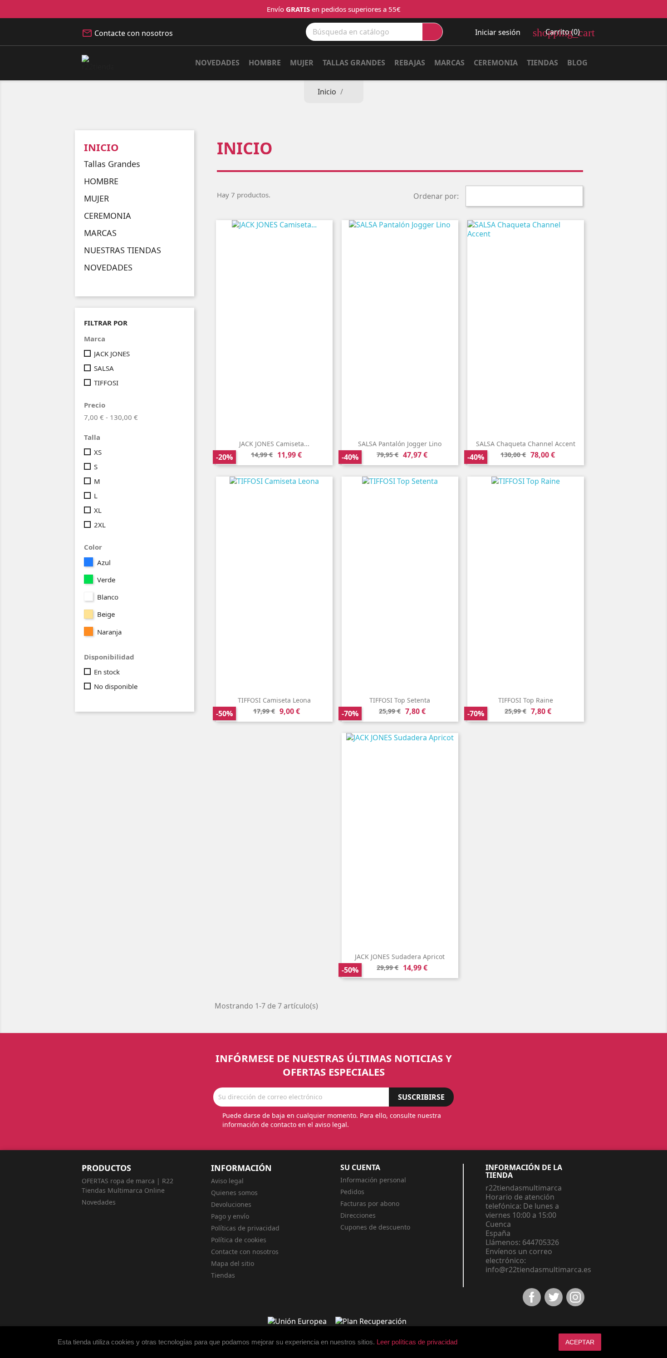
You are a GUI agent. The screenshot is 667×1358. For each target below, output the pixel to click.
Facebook (532, 1297)
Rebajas (409, 63)
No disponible (115, 686)
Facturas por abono (369, 1203)
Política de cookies (238, 1239)
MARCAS (100, 233)
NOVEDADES (108, 268)
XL (98, 510)
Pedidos (352, 1191)
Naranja (109, 631)
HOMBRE (265, 63)
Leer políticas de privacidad (417, 1342)
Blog (577, 63)
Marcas (449, 63)
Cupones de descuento (375, 1227)
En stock (107, 671)
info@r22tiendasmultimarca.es (538, 1269)
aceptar (579, 1342)
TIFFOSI (106, 382)
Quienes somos (234, 1192)
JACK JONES (112, 353)
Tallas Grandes (354, 63)
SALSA (104, 368)
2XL (100, 524)
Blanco (107, 596)
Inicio (101, 147)
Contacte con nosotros (133, 33)
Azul (104, 562)
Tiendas (542, 63)
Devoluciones (231, 1204)
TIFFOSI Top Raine (525, 700)
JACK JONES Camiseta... (274, 443)
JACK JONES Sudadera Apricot (400, 956)
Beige (106, 614)
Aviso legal (227, 1180)
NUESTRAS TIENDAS (122, 251)
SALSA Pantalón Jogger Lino (399, 443)
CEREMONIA (107, 216)
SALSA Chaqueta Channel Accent (525, 443)
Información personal (373, 1180)
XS (98, 452)
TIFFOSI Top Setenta (399, 700)
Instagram (575, 1297)
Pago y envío (230, 1216)
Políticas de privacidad (245, 1228)
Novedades (217, 63)
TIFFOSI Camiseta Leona (274, 700)
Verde (106, 579)
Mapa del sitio (232, 1263)
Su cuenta (360, 1167)
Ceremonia (496, 63)
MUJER (302, 63)
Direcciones (358, 1215)
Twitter (553, 1297)
